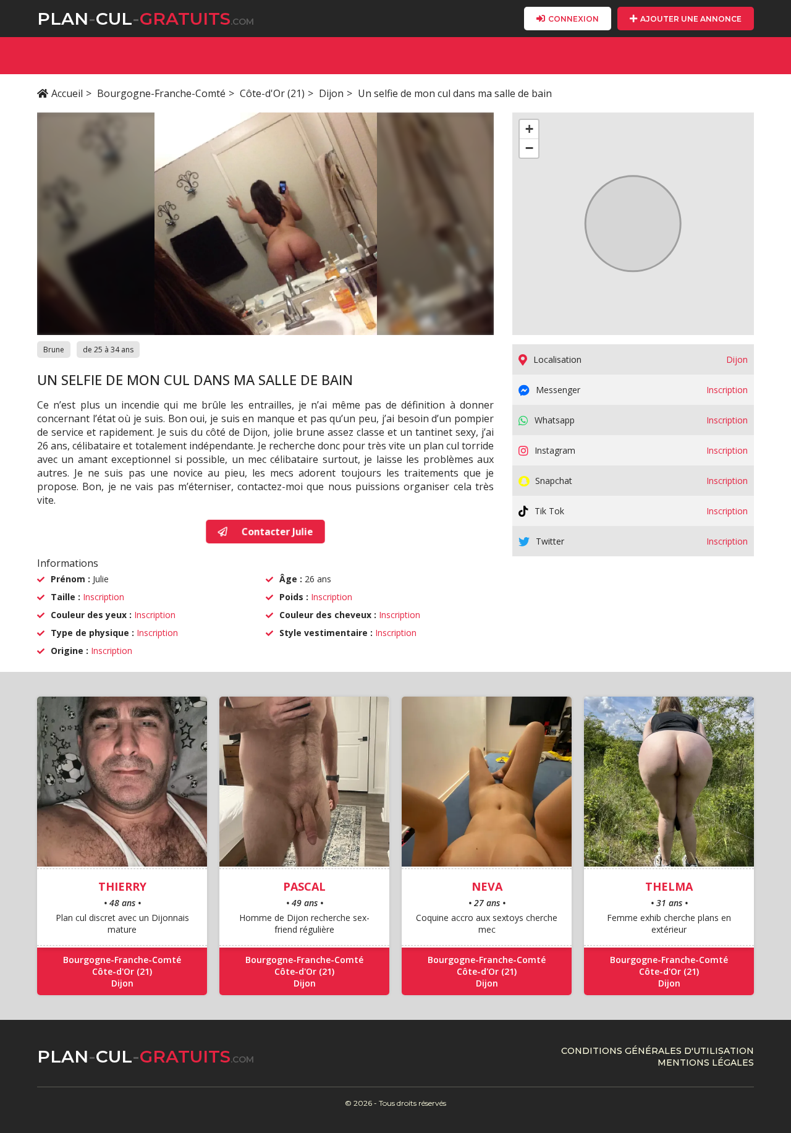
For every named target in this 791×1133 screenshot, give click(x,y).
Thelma (669, 886)
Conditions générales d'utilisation (657, 1050)
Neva (487, 886)
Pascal (304, 886)
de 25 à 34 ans (108, 349)
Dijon (331, 93)
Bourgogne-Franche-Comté (161, 93)
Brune (53, 349)
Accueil (67, 93)
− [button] (529, 148)
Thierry (122, 886)
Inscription (103, 597)
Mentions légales (706, 1062)
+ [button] (529, 129)
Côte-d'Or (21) (272, 93)
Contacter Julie (276, 531)
